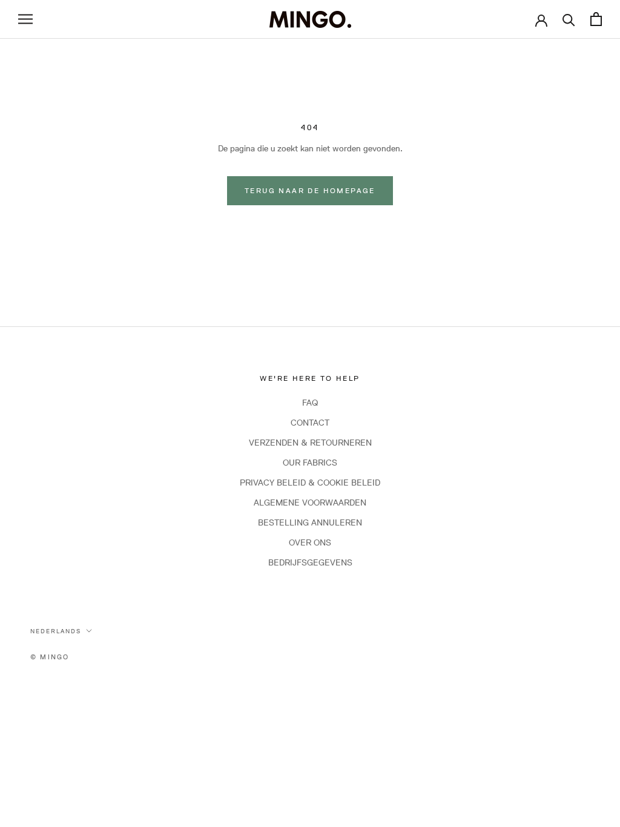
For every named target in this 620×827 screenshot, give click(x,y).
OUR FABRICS (310, 462)
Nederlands (55, 631)
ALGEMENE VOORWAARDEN (310, 502)
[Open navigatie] (25, 19)
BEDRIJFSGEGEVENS (310, 562)
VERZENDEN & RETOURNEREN (310, 442)
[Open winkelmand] (596, 19)
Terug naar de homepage (310, 190)
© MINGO (49, 656)
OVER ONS (310, 542)
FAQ (310, 402)
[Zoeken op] (568, 19)
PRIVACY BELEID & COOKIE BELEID (310, 482)
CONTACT (310, 422)
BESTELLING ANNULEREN (310, 522)
